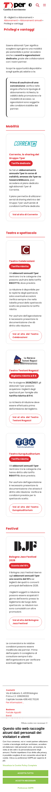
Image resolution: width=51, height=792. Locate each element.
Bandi (9, 715)
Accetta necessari (25, 781)
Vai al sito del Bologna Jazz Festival (26, 622)
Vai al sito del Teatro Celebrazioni (26, 335)
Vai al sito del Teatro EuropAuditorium (26, 508)
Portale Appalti (13, 712)
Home (5, 17)
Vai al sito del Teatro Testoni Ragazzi (26, 419)
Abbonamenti (11, 20)
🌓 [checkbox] (30, 5)
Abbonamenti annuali (31, 20)
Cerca (37, 5)
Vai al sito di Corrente (25, 214)
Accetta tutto (25, 773)
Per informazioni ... (15, 702)
